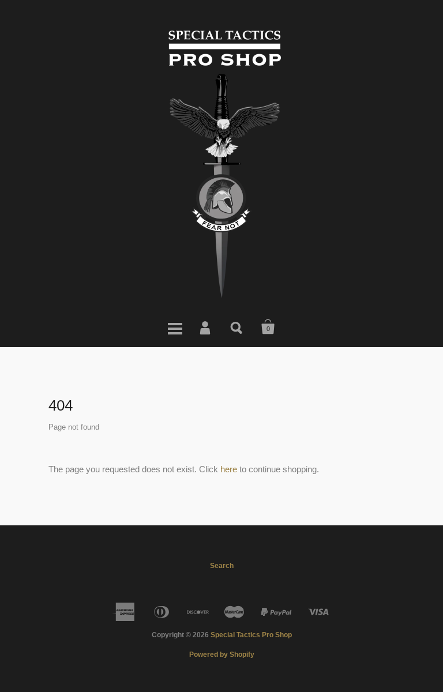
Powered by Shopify (221, 654)
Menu (174, 327)
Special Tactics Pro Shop (251, 635)
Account (206, 327)
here (228, 469)
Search (237, 327)
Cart (268, 327)
